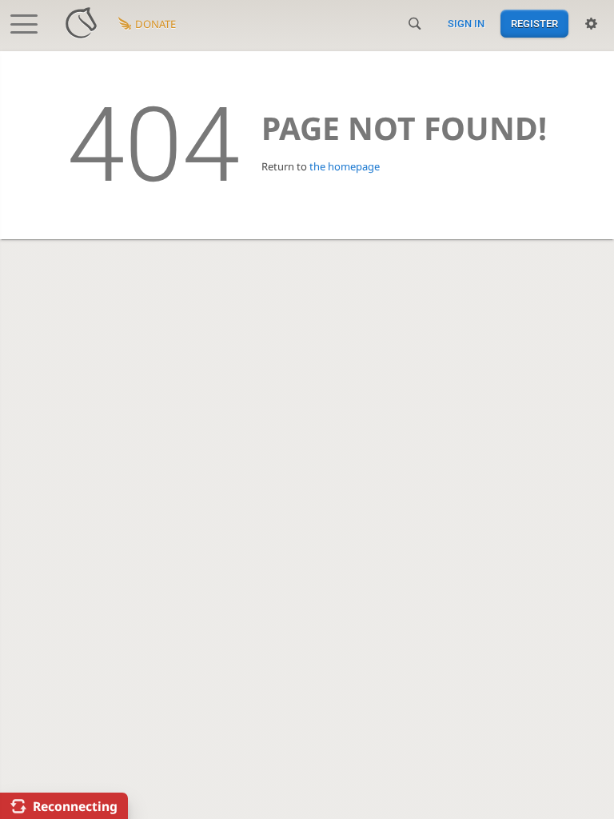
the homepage (344, 166)
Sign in (466, 24)
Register (534, 24)
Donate (155, 24)
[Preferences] (591, 24)
